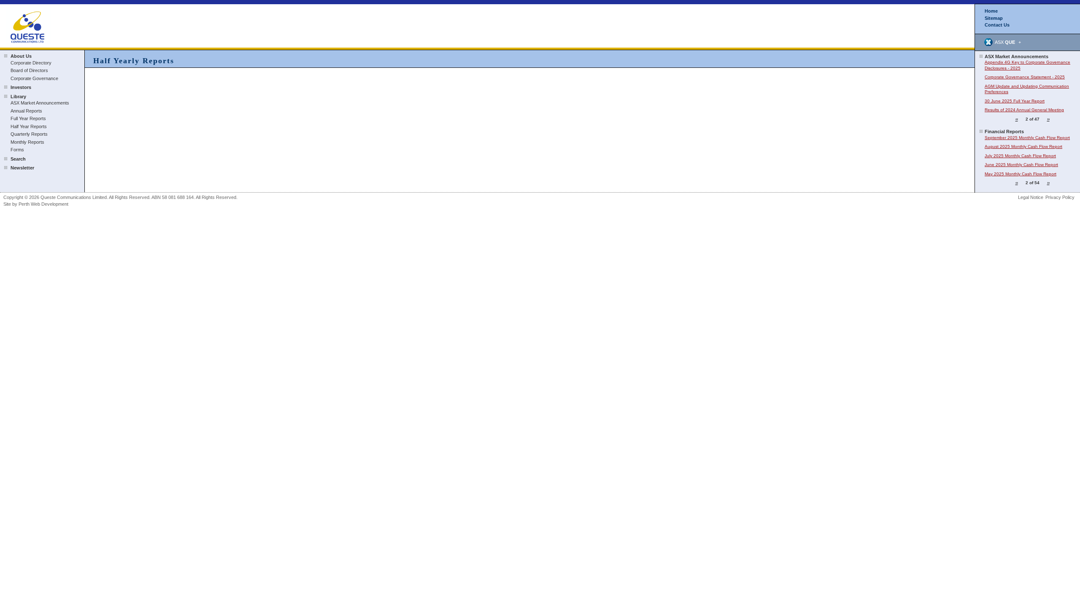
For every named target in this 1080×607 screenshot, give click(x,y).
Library (18, 96)
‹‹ (1016, 119)
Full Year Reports (28, 118)
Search (18, 158)
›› (1048, 119)
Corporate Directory (31, 62)
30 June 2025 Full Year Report (1015, 101)
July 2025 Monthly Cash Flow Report (1020, 155)
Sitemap (994, 18)
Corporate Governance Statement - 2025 (1025, 77)
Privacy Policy (1060, 197)
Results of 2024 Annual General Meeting (1024, 109)
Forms (17, 149)
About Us (21, 56)
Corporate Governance (34, 78)
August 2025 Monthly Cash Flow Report (1023, 146)
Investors (21, 87)
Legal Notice (1030, 197)
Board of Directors (29, 70)
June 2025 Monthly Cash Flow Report (1021, 164)
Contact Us (997, 24)
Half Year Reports (29, 126)
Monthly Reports (27, 142)
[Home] (28, 25)
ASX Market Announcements (40, 102)
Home (991, 10)
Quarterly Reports (29, 134)
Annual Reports (26, 110)
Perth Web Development (43, 204)
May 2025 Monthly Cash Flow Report (1020, 174)
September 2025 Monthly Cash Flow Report (1027, 137)
